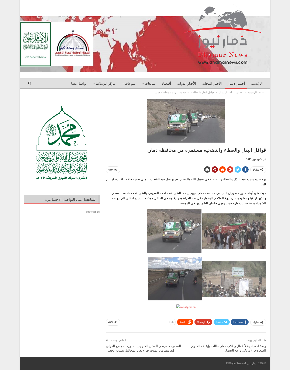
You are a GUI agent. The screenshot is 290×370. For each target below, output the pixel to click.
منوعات (130, 83)
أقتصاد (166, 83)
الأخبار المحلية (212, 83)
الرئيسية (257, 83)
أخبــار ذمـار (236, 83)
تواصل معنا (79, 83)
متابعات (150, 83)
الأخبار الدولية (186, 83)
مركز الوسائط (105, 83)
